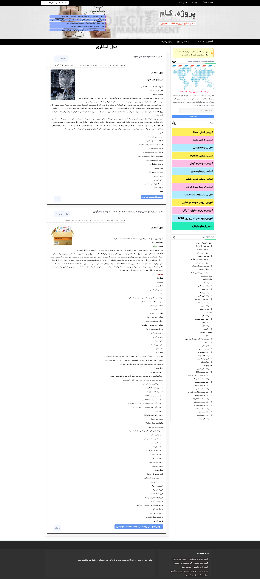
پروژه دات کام (203, 575)
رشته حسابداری (203, 286)
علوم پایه (209, 312)
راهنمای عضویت (182, 41)
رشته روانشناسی (203, 292)
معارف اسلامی (204, 309)
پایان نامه (206, 335)
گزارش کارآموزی (203, 359)
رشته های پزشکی (203, 355)
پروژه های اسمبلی (203, 249)
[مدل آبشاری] (63, 99)
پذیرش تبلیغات (166, 41)
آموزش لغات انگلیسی (201, 563)
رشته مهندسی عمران (201, 389)
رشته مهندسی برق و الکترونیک (198, 375)
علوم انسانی (207, 279)
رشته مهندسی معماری (201, 405)
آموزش (203, 132)
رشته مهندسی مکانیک (201, 408)
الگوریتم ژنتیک (186, 567)
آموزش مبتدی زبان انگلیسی (183, 563)
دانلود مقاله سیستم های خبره (148, 56)
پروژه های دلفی (203, 256)
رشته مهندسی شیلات (202, 382)
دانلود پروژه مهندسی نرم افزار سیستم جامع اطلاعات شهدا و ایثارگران (128, 211)
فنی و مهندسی (207, 365)
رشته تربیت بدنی (203, 352)
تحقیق (207, 342)
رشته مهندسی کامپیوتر (201, 395)
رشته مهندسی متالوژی (201, 402)
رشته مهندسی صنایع (202, 385)
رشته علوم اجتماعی (202, 299)
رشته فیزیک (205, 326)
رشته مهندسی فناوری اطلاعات (198, 392)
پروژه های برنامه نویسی (203, 243)
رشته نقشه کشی (203, 415)
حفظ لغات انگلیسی (176, 571)
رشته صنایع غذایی (203, 369)
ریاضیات (206, 329)
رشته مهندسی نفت (202, 412)
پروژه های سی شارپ (201, 262)
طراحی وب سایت (203, 269)
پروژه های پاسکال (203, 253)
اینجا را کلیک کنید (199, 105)
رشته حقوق (205, 289)
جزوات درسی (204, 345)
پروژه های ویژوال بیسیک (200, 266)
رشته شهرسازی (203, 296)
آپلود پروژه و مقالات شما (203, 41)
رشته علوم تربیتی (203, 302)
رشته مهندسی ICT (202, 372)
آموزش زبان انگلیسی (179, 559)
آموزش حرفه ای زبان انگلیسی (198, 559)
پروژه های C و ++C (202, 246)
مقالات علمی (204, 362)
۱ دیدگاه (57, 199)
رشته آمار (206, 316)
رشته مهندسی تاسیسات (201, 379)
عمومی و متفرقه (206, 332)
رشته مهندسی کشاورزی (201, 398)
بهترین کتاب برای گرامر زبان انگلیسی (196, 571)
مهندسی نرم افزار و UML (200, 272)
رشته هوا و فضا (203, 418)
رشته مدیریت (204, 306)
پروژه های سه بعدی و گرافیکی (198, 259)
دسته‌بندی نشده (206, 276)
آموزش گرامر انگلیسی (201, 567)
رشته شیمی (205, 322)
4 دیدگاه (57, 528)
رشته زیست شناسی (202, 319)
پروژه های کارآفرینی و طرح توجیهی (197, 339)
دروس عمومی (204, 349)
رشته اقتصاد (205, 282)
